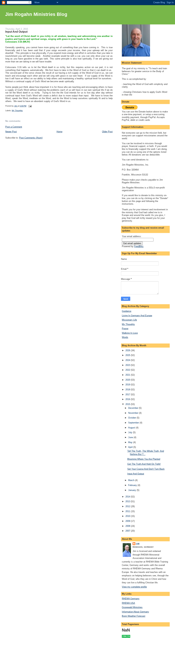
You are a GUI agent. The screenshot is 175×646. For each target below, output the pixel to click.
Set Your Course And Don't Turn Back (146, 469)
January (132, 490)
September (134, 422)
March (131, 480)
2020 (128, 380)
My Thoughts (17, 110)
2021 (128, 375)
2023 (128, 365)
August (132, 427)
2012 (128, 506)
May (130, 442)
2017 (128, 394)
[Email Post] (30, 106)
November (133, 413)
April (130, 447)
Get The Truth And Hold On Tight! (144, 464)
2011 (128, 511)
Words (125, 337)
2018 (128, 389)
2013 (128, 501)
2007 (128, 531)
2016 (128, 399)
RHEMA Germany (130, 598)
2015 (128, 404)
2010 (128, 516)
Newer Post (11, 131)
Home (59, 131)
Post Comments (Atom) (31, 137)
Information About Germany (135, 611)
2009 (128, 521)
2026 (128, 350)
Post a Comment (13, 127)
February (133, 485)
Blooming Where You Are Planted (143, 459)
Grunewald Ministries (132, 607)
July (130, 432)
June (131, 437)
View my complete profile (134, 587)
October (132, 417)
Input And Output (135, 473)
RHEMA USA (128, 603)
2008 (128, 526)
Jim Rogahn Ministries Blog (36, 14)
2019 (128, 384)
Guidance (126, 311)
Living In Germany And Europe (137, 315)
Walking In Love (130, 333)
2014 (128, 496)
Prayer (125, 328)
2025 (128, 355)
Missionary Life (129, 320)
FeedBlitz (139, 246)
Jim (137, 544)
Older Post (107, 131)
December (133, 408)
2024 (128, 360)
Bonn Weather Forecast (133, 616)
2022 (128, 370)
